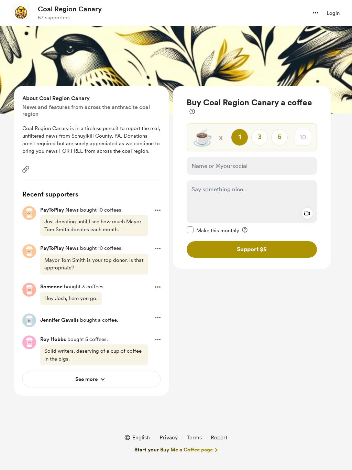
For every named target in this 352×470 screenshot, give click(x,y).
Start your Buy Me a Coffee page (173, 450)
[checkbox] (213, 230)
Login (333, 13)
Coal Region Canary (70, 9)
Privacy (169, 437)
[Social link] (25, 169)
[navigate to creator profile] (21, 12)
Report (219, 437)
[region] (252, 177)
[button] (315, 12)
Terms (194, 437)
